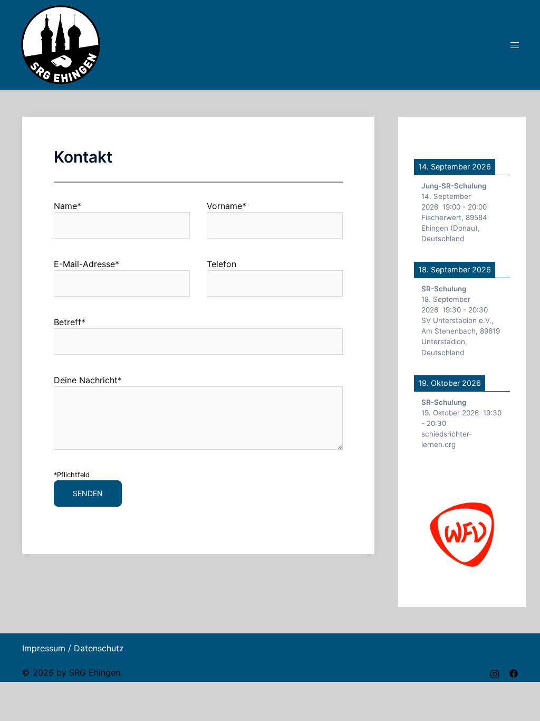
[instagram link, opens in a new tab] (494, 672)
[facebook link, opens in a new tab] (513, 672)
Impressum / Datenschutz (73, 648)
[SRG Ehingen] (60, 44)
